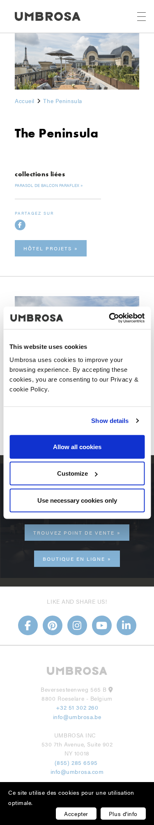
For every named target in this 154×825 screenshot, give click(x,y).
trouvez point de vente (74, 532)
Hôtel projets (47, 248)
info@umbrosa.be (77, 717)
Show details (110, 420)
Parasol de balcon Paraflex (47, 185)
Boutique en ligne (74, 558)
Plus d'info (123, 813)
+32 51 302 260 (77, 707)
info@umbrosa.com (77, 771)
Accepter (76, 813)
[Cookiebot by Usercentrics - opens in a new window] (110, 317)
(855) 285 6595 (77, 762)
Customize (72, 473)
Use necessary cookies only (77, 500)
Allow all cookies (77, 446)
